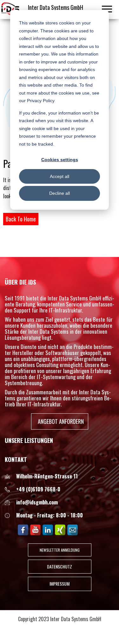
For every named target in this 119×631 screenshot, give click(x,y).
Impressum (59, 583)
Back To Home (21, 219)
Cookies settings (59, 159)
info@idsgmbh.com (37, 502)
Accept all (59, 176)
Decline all (59, 193)
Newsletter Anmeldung (60, 550)
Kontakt (16, 459)
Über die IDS (20, 282)
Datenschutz (59, 566)
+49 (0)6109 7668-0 (38, 489)
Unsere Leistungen (29, 440)
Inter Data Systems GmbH (55, 7)
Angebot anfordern (61, 421)
